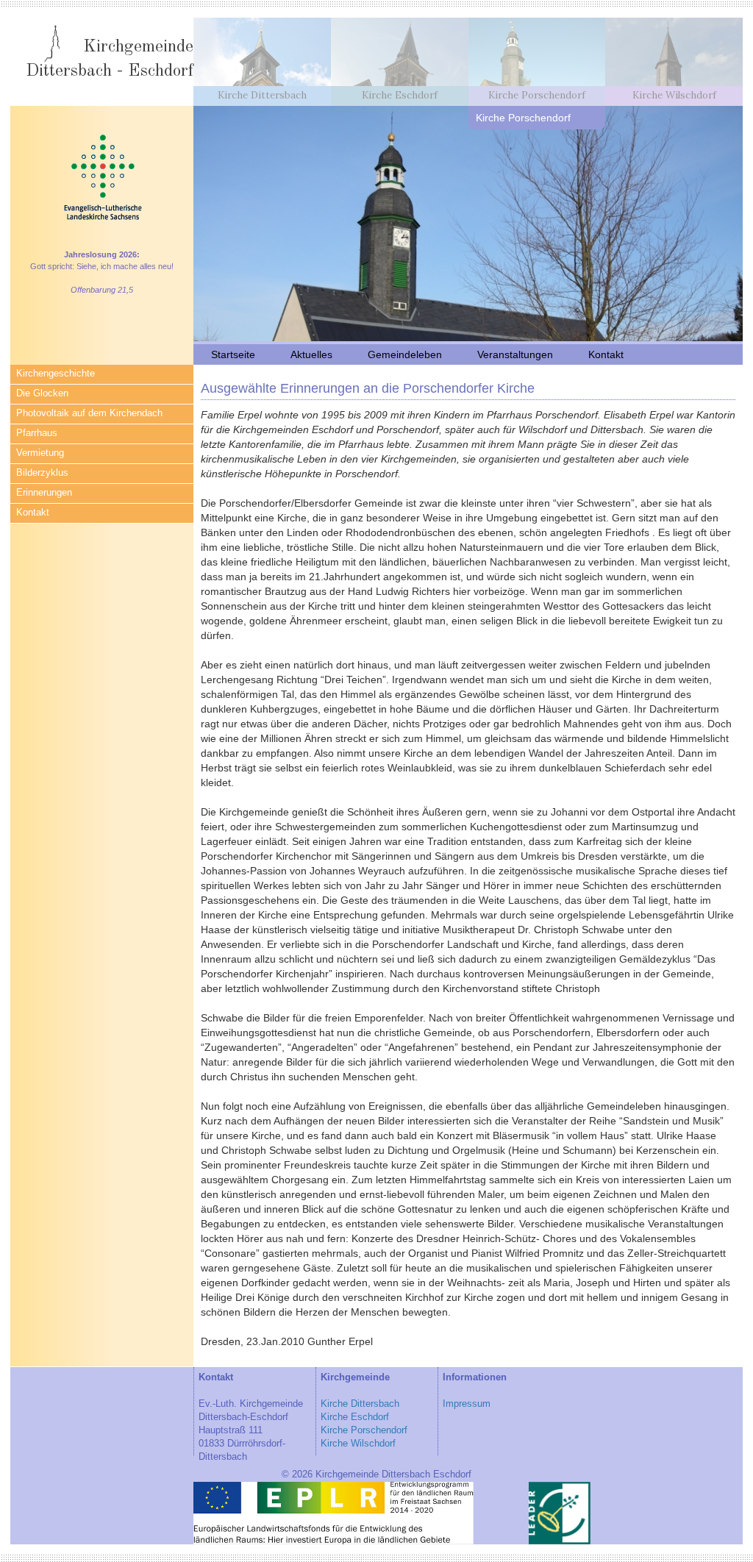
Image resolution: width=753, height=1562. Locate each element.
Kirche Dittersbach (360, 1404)
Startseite (233, 354)
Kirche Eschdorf (355, 1417)
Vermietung (40, 453)
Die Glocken (42, 393)
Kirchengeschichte (55, 373)
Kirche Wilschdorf (358, 1443)
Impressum (466, 1404)
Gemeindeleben (405, 354)
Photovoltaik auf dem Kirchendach (89, 413)
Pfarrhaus (36, 433)
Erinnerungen (44, 493)
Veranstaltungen (515, 354)
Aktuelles (311, 354)
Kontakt (32, 512)
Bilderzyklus (42, 473)
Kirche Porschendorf (364, 1430)
